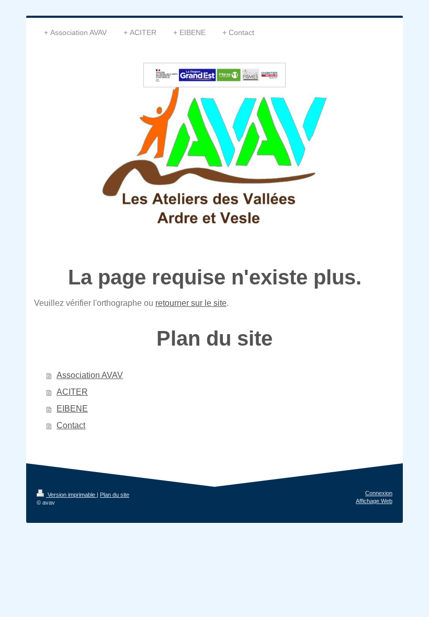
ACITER (72, 391)
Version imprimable (71, 495)
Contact (71, 425)
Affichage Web (374, 501)
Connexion (378, 493)
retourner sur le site (191, 303)
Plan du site (114, 495)
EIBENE (72, 408)
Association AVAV (90, 375)
